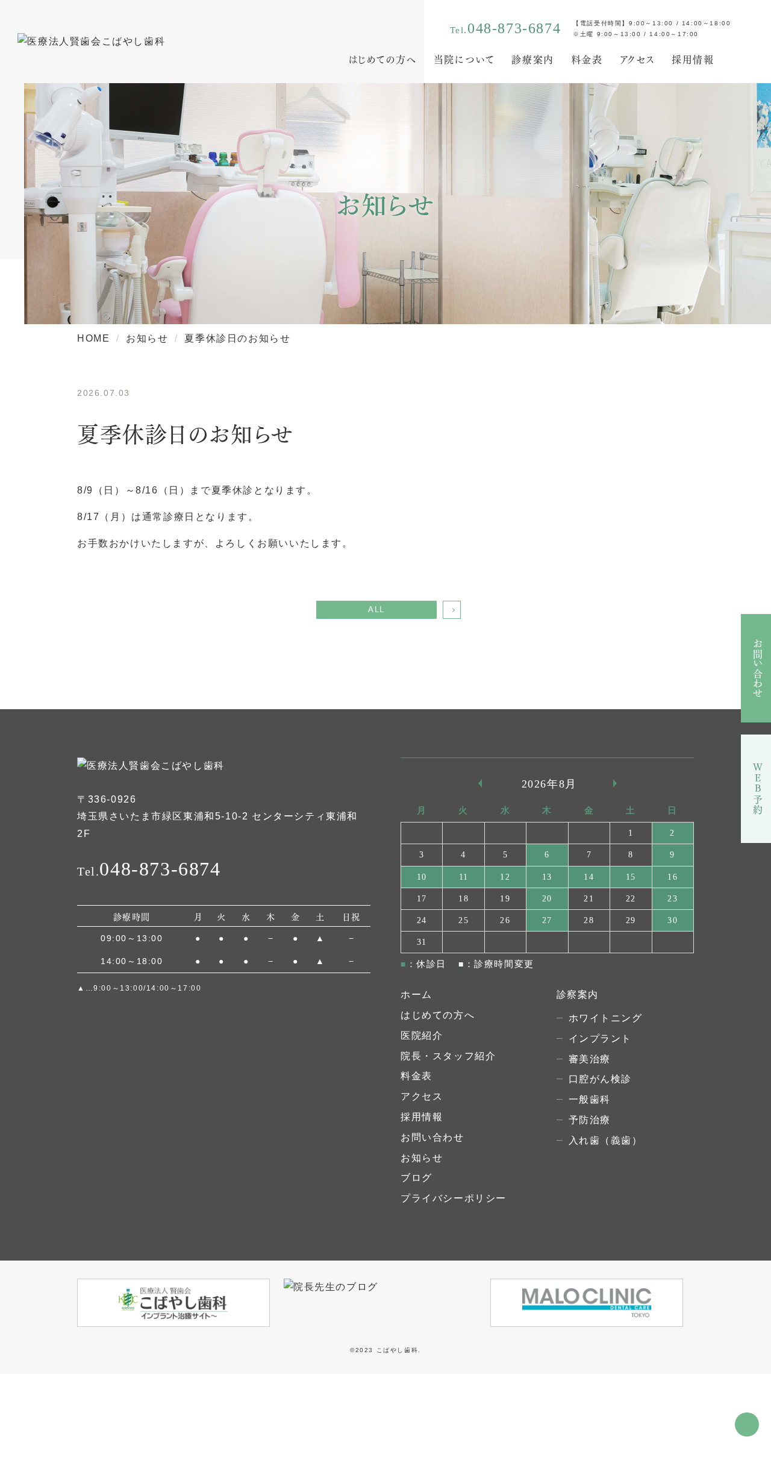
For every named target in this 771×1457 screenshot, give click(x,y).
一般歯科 (590, 1099)
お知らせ (422, 1158)
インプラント (600, 1038)
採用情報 (693, 58)
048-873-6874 (514, 28)
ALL (376, 609)
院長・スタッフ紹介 (448, 1056)
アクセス (637, 58)
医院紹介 (422, 1035)
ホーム (416, 994)
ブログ (416, 1178)
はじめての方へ (382, 58)
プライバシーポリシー (454, 1198)
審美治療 (590, 1059)
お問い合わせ (432, 1137)
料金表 (587, 58)
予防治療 (590, 1120)
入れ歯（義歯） (606, 1140)
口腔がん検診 (600, 1079)
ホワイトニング (606, 1018)
